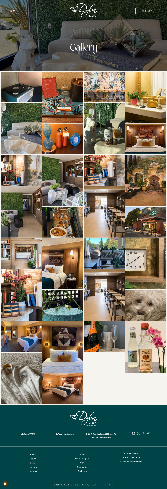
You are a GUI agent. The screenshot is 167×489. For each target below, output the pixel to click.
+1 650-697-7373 (28, 434)
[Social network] (148, 433)
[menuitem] (33, 454)
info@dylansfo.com (65, 434)
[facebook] (129, 433)
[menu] (5, 11)
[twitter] (138, 433)
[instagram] (134, 433)
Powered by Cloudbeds (104, 485)
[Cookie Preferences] (5, 484)
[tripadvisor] (143, 433)
